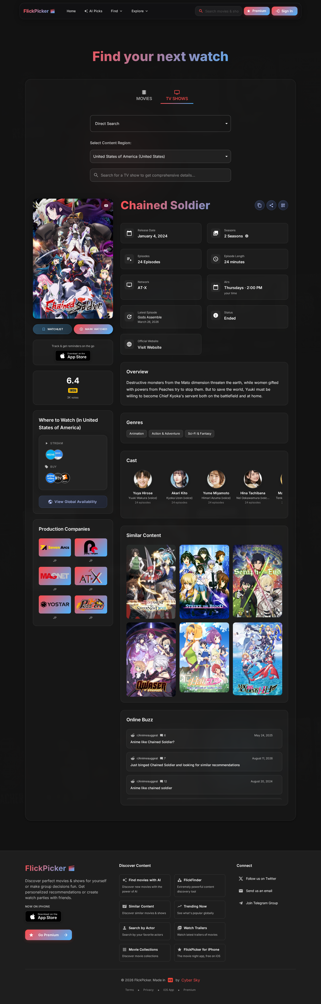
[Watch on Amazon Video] (50, 478)
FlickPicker (36, 11)
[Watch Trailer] (106, 205)
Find (114, 11)
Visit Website (149, 347)
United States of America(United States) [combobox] (129, 156)
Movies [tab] (144, 98)
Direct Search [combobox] (107, 123)
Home (71, 11)
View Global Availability (76, 501)
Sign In (287, 11)
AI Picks (95, 11)
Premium (259, 11)
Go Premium (48, 935)
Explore (138, 11)
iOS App (168, 990)
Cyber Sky (190, 980)
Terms (129, 990)
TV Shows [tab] (177, 98)
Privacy (148, 990)
